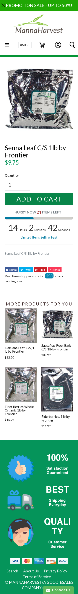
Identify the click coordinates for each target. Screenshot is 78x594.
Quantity (12, 175)
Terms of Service (37, 576)
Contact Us (60, 590)
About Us (31, 570)
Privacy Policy (55, 570)
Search (12, 570)
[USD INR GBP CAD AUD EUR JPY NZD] (25, 45)
